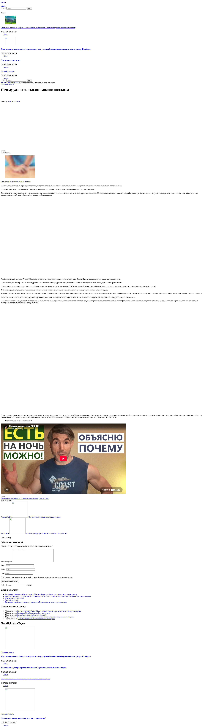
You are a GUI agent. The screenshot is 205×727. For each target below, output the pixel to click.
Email (3, 569)
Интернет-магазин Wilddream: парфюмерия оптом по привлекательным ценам (45, 617)
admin (5, 67)
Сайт (2, 573)
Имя (3, 565)
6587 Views (16, 102)
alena (5, 35)
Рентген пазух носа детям (10, 60)
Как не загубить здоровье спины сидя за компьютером (15, 181)
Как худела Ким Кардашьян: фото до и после (33, 613)
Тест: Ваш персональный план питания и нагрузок (36, 619)
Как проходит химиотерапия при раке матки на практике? (23, 718)
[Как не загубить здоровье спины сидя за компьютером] (20, 177)
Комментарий (6, 562)
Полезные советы (7, 84)
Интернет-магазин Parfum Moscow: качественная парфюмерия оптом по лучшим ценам (49, 611)
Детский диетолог (8, 71)
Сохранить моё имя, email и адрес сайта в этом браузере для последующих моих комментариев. (38, 577)
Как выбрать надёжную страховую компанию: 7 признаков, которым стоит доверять (36, 602)
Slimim (3, 3)
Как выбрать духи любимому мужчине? (31, 615)
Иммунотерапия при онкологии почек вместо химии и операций (25, 679)
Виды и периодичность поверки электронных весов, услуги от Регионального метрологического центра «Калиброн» (46, 49)
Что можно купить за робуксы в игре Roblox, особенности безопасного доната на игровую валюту (38, 28)
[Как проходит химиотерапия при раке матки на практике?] (20, 710)
